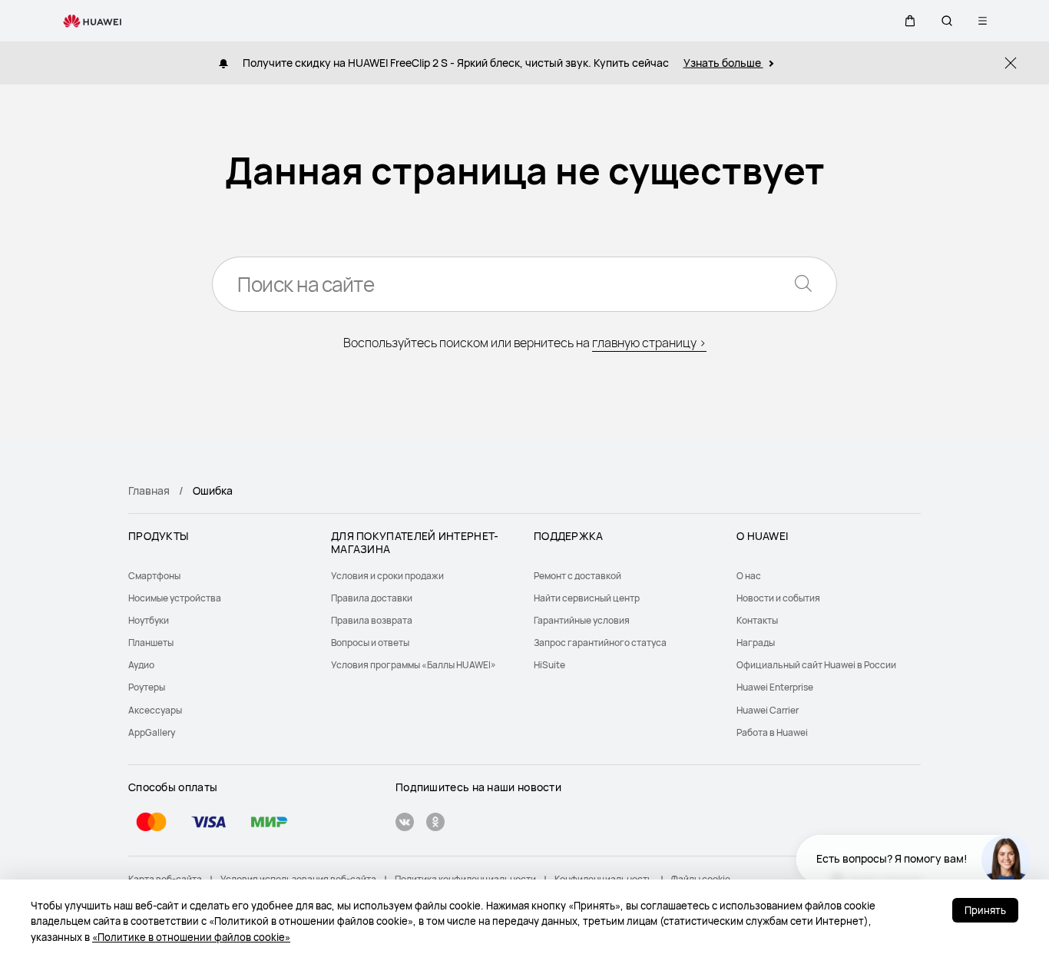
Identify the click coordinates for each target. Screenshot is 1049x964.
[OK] (435, 823)
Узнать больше (723, 62)
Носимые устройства (174, 598)
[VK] (404, 823)
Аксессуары (155, 710)
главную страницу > (649, 342)
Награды (755, 642)
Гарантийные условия (582, 620)
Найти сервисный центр (587, 598)
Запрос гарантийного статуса (600, 642)
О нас (748, 575)
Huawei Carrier (767, 710)
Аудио (141, 664)
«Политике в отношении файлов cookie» (191, 937)
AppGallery (151, 732)
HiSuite (549, 664)
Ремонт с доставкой (577, 575)
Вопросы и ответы (370, 642)
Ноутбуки (148, 620)
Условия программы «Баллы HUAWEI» (413, 664)
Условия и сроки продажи (387, 575)
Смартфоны (154, 575)
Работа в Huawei (772, 732)
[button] (910, 20)
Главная (149, 490)
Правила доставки (371, 598)
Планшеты (151, 642)
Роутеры (146, 687)
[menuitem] (220, 575)
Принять (985, 910)
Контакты (757, 620)
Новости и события (778, 598)
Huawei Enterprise (774, 687)
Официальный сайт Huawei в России (816, 664)
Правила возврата (371, 620)
